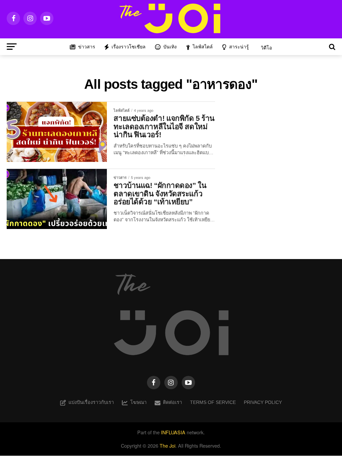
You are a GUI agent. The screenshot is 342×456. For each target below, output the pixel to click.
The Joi (167, 445)
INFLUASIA (173, 432)
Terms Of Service (213, 402)
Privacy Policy (263, 402)
